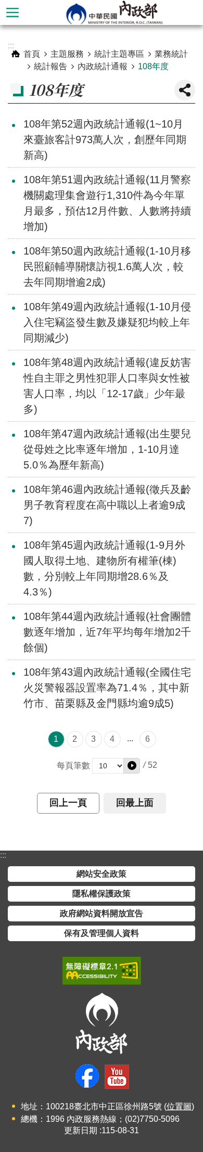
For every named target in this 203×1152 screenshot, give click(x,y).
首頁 (31, 53)
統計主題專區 (119, 53)
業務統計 (171, 53)
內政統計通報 (103, 66)
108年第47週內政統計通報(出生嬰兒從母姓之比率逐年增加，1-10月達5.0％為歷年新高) (107, 449)
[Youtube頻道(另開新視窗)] (117, 1077)
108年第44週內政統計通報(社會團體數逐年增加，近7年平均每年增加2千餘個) (107, 632)
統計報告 (50, 66)
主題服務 (67, 53)
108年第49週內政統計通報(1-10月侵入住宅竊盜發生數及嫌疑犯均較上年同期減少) (107, 322)
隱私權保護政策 (101, 893)
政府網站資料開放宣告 (101, 913)
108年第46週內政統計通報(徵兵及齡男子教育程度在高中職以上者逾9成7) (107, 505)
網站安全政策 (101, 873)
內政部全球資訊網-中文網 (114, 12)
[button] (131, 766)
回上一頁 (68, 802)
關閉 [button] (184, 90)
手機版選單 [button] (12, 12)
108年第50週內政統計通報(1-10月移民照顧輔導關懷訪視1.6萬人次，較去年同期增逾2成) (107, 266)
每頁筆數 (73, 765)
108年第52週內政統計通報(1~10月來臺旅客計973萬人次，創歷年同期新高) (104, 139)
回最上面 (135, 802)
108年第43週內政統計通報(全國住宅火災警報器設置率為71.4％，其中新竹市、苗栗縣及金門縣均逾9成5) (107, 687)
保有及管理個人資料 (101, 933)
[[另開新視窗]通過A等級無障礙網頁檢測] (101, 971)
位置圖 (179, 1106)
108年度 (153, 66)
